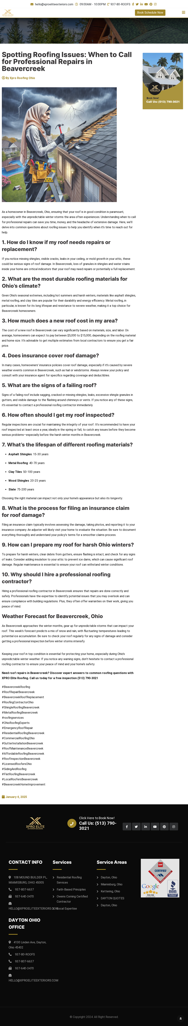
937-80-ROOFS (120, 4)
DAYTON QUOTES (112, 898)
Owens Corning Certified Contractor (72, 899)
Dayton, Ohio (109, 877)
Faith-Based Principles (71, 889)
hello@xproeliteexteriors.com (54, 4)
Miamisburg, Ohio (111, 884)
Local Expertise (67, 908)
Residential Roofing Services (69, 880)
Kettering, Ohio (110, 891)
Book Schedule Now (150, 12)
